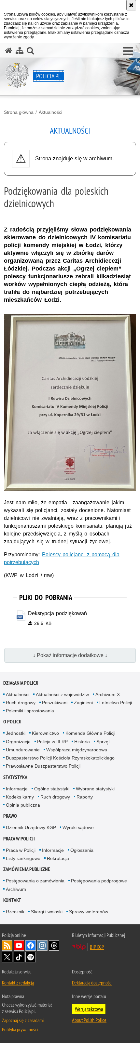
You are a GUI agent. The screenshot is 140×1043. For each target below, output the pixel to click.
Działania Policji (20, 683)
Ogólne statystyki (51, 788)
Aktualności (50, 112)
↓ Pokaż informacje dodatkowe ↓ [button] (70, 655)
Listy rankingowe (23, 858)
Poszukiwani (54, 702)
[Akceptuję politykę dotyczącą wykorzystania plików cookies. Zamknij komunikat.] (131, 5)
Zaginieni (83, 702)
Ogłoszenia (81, 850)
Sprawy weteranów (88, 911)
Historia (82, 741)
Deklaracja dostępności (92, 982)
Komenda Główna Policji (90, 733)
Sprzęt (103, 741)
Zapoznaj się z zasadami (23, 1020)
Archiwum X (107, 694)
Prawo (10, 815)
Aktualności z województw (62, 694)
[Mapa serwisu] (19, 50)
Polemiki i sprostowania (30, 710)
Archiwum (16, 889)
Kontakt (12, 900)
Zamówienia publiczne (26, 869)
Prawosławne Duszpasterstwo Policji (43, 766)
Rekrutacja (58, 858)
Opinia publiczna (23, 805)
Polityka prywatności (20, 1029)
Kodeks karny (20, 796)
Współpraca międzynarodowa (76, 749)
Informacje (17, 788)
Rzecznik (15, 911)
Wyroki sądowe (78, 827)
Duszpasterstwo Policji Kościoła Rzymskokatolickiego (60, 757)
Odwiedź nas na (19, 945)
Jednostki (15, 733)
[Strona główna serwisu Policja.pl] (8, 50)
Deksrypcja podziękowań (57, 613)
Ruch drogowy (20, 702)
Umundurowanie (23, 749)
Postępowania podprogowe (99, 880)
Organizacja (18, 741)
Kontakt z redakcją (18, 982)
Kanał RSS (7, 945)
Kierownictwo (45, 733)
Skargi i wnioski (47, 911)
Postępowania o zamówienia (35, 880)
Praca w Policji (19, 838)
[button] (128, 51)
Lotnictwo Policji (115, 702)
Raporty (85, 796)
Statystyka (15, 777)
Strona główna (19, 112)
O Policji (12, 721)
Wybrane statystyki (95, 788)
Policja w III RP (52, 741)
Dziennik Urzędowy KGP (31, 827)
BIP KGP (97, 947)
